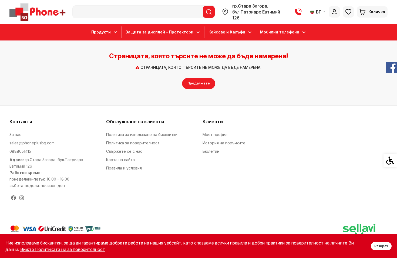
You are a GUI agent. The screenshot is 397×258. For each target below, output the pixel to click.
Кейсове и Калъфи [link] (226, 32)
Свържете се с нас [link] (124, 151)
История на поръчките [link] (224, 143)
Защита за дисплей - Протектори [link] (159, 32)
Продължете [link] (198, 83)
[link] (38, 12)
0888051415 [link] (20, 151)
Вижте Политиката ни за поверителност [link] (62, 249)
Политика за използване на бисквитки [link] (141, 134)
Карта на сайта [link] (120, 159)
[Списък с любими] (348, 12)
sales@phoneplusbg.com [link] (32, 143)
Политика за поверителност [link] (133, 143)
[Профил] (334, 12)
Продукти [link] (101, 32)
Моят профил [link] (215, 134)
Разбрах (381, 246)
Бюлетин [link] (211, 151)
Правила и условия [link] (124, 168)
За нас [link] (15, 134)
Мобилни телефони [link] (279, 32)
